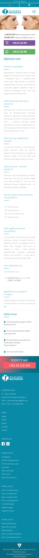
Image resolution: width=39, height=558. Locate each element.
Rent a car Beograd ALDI (10, 500)
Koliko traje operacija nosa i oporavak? (16, 102)
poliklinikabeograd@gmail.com (17, 400)
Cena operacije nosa (13, 265)
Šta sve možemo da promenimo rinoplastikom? (18, 196)
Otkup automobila (8, 471)
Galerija (4, 423)
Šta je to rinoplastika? (13, 66)
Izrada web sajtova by (22, 549)
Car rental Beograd (8, 504)
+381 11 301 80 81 (10, 394)
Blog (12, 549)
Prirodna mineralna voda (10, 464)
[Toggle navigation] (34, 11)
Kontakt (4, 430)
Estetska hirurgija (7, 507)
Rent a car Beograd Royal (10, 490)
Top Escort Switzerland (9, 477)
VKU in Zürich (6, 474)
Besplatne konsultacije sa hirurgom (15, 293)
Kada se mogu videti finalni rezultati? (16, 139)
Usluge (4, 416)
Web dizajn (6, 549)
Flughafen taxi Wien (8, 511)
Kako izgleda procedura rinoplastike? (14, 230)
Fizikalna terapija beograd (10, 460)
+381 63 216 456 (19, 42)
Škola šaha (5, 467)
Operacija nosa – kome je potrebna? (15, 168)
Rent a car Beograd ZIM (9, 497)
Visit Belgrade (6, 457)
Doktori (4, 420)
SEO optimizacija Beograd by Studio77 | (19, 554)
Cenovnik (5, 427)
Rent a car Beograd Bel (9, 494)
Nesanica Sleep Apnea (9, 523)
